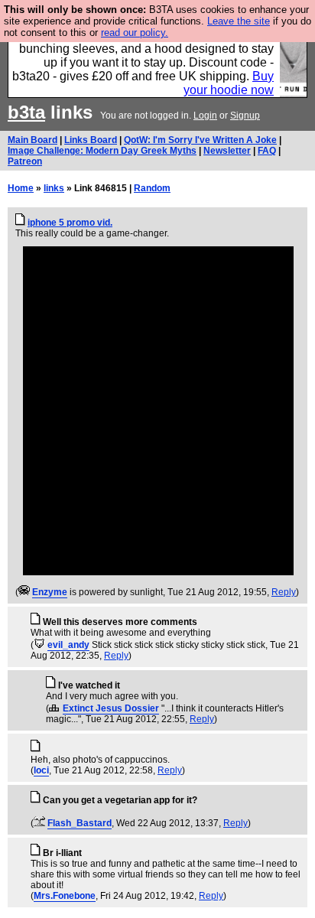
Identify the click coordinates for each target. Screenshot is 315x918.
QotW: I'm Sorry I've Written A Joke (200, 140)
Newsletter (227, 150)
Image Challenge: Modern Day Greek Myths (102, 150)
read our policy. (134, 32)
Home (21, 188)
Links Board (90, 140)
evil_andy (68, 645)
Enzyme (49, 592)
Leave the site (238, 21)
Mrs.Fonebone (65, 895)
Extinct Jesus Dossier (111, 708)
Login (205, 115)
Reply (283, 592)
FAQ (267, 150)
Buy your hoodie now (228, 83)
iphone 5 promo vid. (70, 222)
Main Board (32, 140)
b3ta (26, 112)
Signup (245, 115)
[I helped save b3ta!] (24, 592)
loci (41, 770)
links (54, 188)
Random (152, 188)
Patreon (25, 161)
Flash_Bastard (79, 823)
